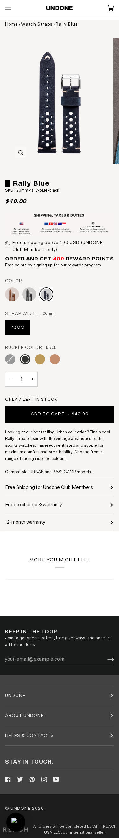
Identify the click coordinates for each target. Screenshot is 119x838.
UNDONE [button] (15, 696)
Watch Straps (37, 24)
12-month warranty (25, 522)
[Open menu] (14, 8)
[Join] (105, 659)
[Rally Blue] (46, 295)
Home (11, 24)
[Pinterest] (32, 779)
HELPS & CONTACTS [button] (29, 735)
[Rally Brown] (13, 295)
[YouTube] (56, 779)
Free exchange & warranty (33, 504)
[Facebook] (8, 779)
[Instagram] (44, 779)
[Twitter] (20, 779)
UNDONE (20, 808)
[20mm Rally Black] (30, 295)
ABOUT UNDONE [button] (24, 715)
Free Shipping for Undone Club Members (49, 487)
